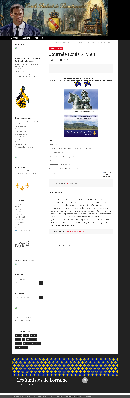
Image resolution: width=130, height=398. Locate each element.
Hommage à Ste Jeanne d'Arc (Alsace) (99, 42)
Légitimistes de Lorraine (42, 380)
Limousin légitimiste (21, 131)
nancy (35, 339)
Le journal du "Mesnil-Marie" (23, 171)
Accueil (14, 38)
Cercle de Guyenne (21, 142)
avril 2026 (18, 207)
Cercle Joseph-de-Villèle (22, 144)
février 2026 (18, 212)
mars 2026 (18, 209)
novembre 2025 (20, 217)
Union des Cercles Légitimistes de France (27, 121)
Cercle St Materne (20, 129)
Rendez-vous (56, 80)
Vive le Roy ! (18, 124)
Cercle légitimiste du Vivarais (23, 134)
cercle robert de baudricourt (32, 343)
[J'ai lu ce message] (128, 396)
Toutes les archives (24, 230)
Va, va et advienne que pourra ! (24, 74)
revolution (34, 335)
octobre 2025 (19, 219)
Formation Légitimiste (21, 71)
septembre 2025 (20, 222)
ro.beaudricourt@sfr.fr (68, 168)
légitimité (18, 343)
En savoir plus (88, 396)
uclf (23, 339)
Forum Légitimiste (20, 126)
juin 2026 (18, 204)
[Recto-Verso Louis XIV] (107, 172)
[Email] (85, 380)
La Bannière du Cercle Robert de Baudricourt (29, 76)
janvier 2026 (18, 214)
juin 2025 (18, 225)
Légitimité (18, 69)
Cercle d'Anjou (19, 139)
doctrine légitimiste (21, 347)
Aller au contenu (6, 2)
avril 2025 (18, 227)
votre (65, 173)
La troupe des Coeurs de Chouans (25, 173)
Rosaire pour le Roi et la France (62, 42)
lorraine (26, 335)
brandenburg (62, 231)
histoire (18, 339)
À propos (39, 38)
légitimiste (19, 335)
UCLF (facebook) (20, 137)
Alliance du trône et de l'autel (24, 147)
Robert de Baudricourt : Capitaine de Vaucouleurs (26, 65)
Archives (27, 38)
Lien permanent (60, 183)
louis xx (28, 339)
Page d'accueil (79, 42)
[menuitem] (15, 38)
